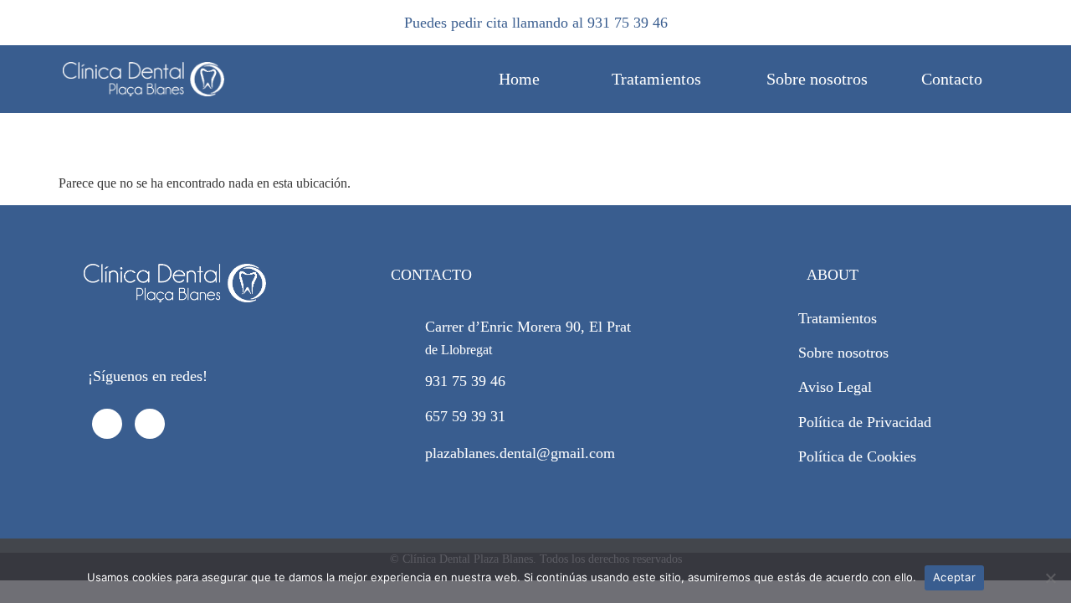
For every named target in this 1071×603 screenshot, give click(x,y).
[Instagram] (150, 424)
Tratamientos (656, 79)
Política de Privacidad (864, 422)
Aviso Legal (835, 387)
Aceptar (954, 577)
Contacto (951, 79)
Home (519, 79)
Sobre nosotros (817, 79)
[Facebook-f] (107, 424)
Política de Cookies (857, 456)
